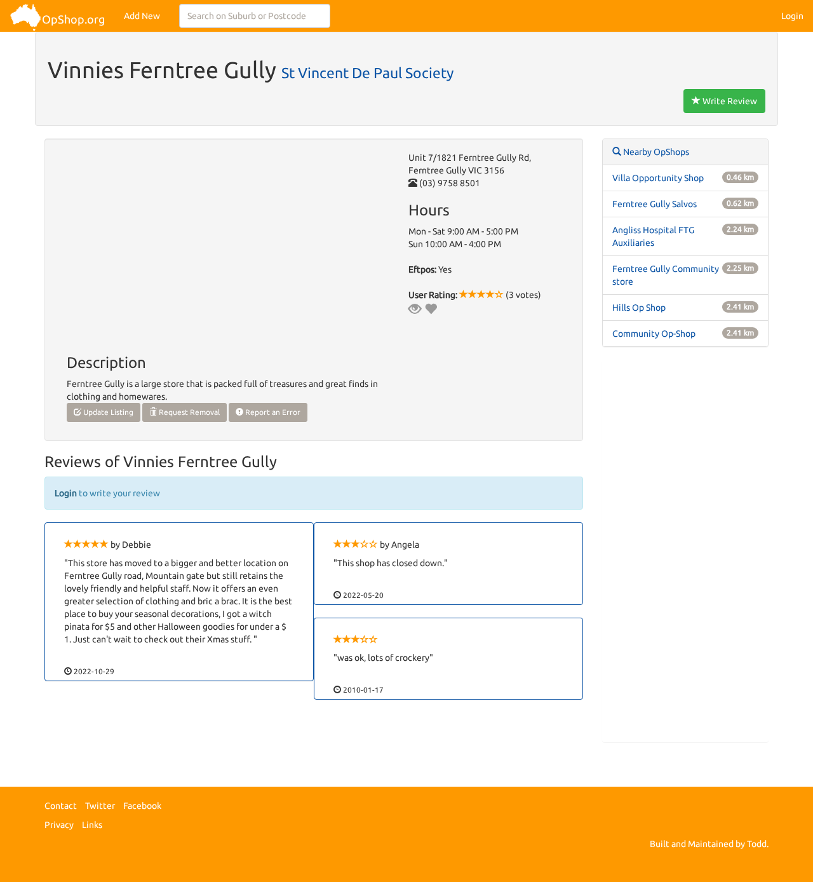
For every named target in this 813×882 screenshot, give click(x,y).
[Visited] (414, 308)
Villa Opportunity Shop (658, 178)
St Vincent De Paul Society (367, 72)
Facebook (142, 806)
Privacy (59, 825)
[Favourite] (430, 308)
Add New (142, 16)
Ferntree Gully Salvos (654, 204)
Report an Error (271, 412)
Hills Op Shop (639, 307)
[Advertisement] (685, 551)
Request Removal (188, 412)
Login (792, 16)
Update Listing (107, 412)
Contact (60, 806)
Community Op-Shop (653, 334)
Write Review (729, 101)
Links (92, 825)
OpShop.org (73, 19)
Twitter (100, 806)
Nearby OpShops (655, 152)
